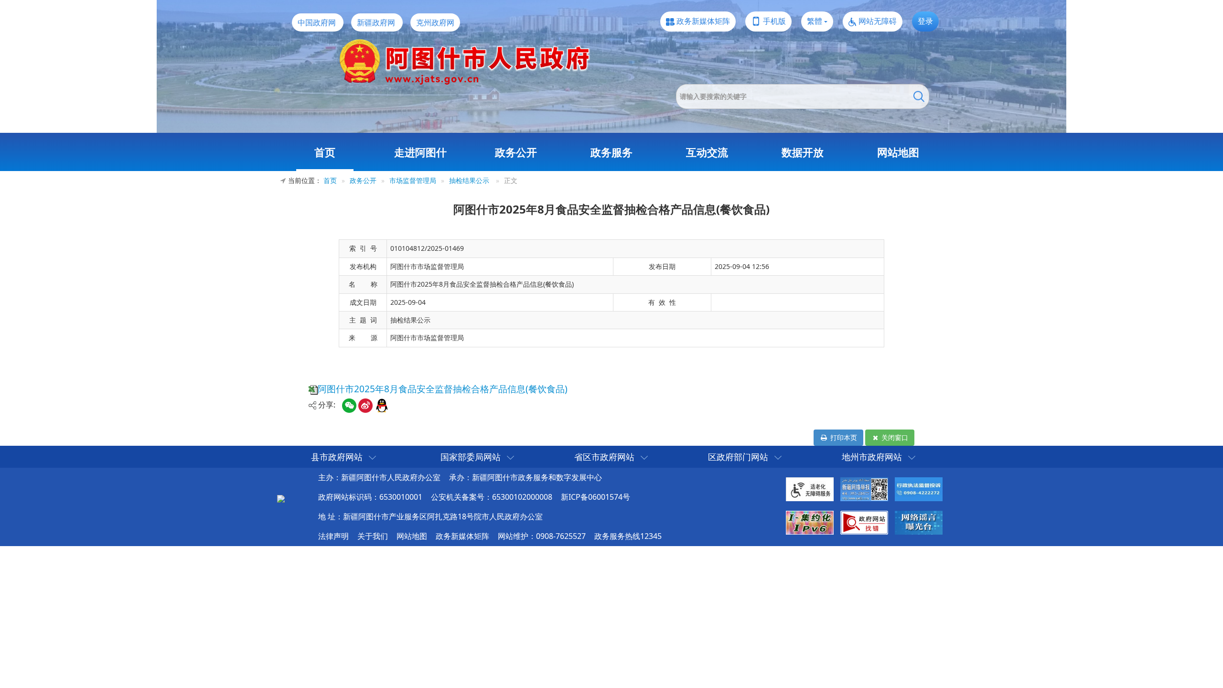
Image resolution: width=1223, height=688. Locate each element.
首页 (324, 152)
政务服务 (611, 152)
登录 (925, 21)
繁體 (814, 21)
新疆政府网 (376, 22)
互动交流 (707, 152)
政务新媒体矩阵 (703, 21)
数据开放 (803, 152)
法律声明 (333, 536)
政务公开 (516, 152)
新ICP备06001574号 (595, 497)
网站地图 (898, 152)
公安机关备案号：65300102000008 (491, 497)
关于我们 (372, 536)
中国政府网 (317, 22)
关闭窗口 (894, 437)
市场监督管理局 (412, 180)
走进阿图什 (420, 152)
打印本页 (842, 437)
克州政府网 (435, 22)
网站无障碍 (877, 21)
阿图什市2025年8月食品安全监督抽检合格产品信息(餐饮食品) (443, 388)
